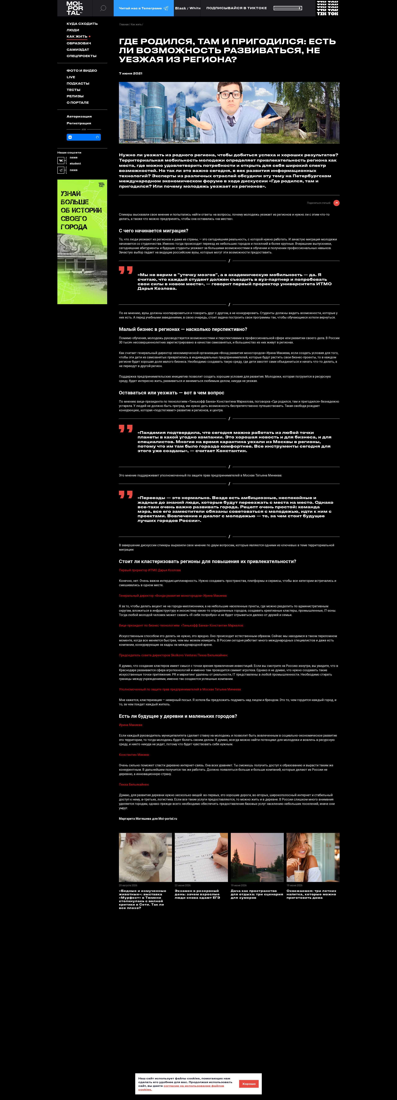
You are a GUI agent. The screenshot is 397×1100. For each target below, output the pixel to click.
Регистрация (79, 123)
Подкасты (78, 83)
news (73, 157)
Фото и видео (82, 70)
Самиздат (78, 49)
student (75, 163)
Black (180, 8)
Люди (73, 30)
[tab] (84, 116)
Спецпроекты (81, 56)
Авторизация (79, 116)
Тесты (73, 90)
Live (71, 77)
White (195, 8)
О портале (78, 102)
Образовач (79, 43)
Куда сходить (82, 23)
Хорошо (249, 1083)
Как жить (77, 36)
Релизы (75, 96)
